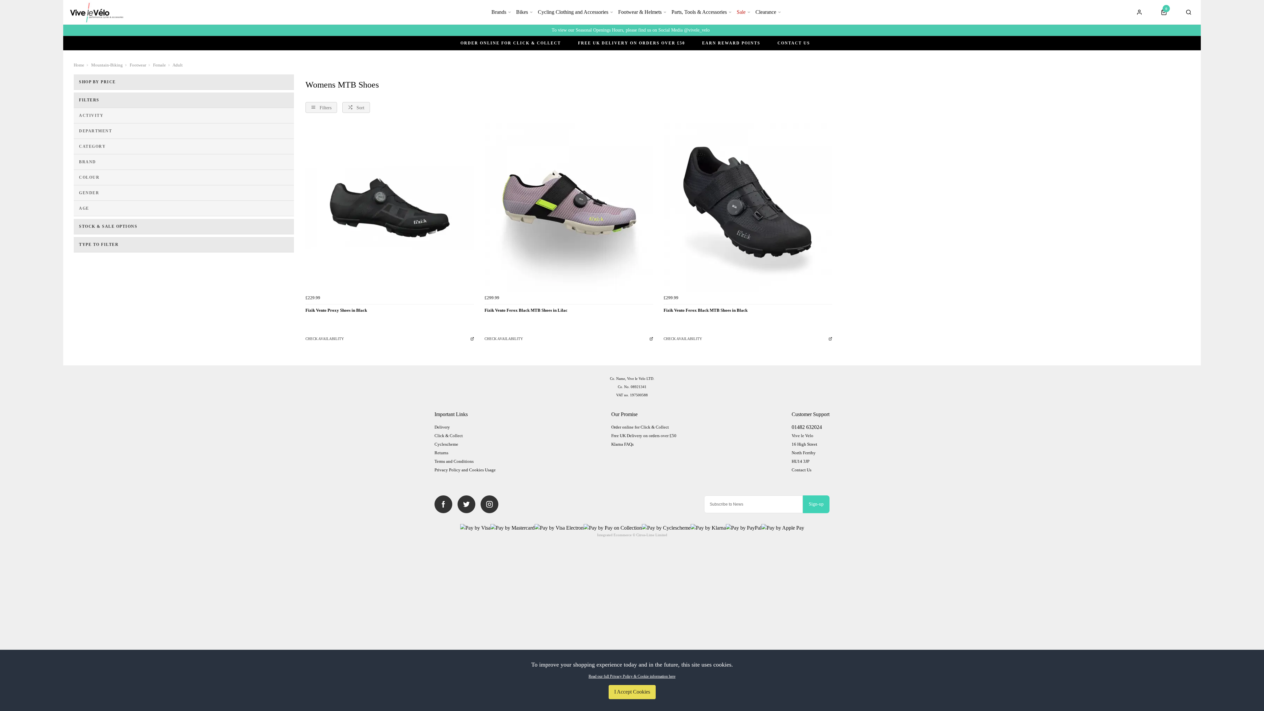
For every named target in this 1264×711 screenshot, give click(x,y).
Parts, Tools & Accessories (699, 12)
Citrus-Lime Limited (651, 535)
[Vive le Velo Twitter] (466, 504)
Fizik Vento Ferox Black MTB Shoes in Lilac (526, 310)
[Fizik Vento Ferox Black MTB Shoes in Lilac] (569, 207)
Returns (441, 452)
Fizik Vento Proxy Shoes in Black (336, 310)
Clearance (765, 12)
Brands (498, 12)
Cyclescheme (446, 444)
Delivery (442, 427)
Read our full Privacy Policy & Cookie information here (632, 676)
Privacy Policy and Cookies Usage (465, 469)
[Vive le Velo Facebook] (443, 504)
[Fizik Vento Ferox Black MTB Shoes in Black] (748, 207)
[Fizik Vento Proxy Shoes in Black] (389, 207)
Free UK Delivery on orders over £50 (643, 435)
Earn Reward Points (731, 43)
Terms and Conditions (454, 461)
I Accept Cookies (632, 692)
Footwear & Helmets (640, 12)
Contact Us (793, 43)
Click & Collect (448, 435)
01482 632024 (807, 427)
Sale (741, 12)
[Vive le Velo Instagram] (489, 504)
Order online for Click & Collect (511, 43)
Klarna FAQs (622, 444)
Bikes (522, 12)
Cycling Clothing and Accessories (573, 12)
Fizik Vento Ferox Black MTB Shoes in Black (706, 310)
